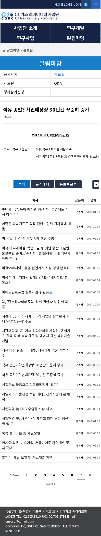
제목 (35, 200)
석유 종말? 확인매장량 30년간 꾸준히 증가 (46, 109)
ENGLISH (86, 5)
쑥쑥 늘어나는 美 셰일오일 (21, 433)
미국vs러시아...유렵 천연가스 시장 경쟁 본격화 (36, 267)
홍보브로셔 (68, 184)
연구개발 (75, 27)
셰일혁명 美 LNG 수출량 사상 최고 (27, 408)
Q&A (58, 83)
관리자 (7, 117)
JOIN (77, 4)
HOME (59, 4)
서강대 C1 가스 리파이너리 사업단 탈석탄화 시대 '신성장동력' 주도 (35, 319)
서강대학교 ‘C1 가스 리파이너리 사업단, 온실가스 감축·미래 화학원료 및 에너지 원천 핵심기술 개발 (36, 335)
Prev (15, 475)
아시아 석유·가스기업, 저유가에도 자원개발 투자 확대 (35, 445)
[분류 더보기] (96, 184)
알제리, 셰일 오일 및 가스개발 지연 (27, 457)
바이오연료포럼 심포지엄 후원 (24, 292)
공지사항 (10, 74)
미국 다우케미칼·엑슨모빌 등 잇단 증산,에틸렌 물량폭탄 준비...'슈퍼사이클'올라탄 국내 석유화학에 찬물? (36, 253)
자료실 (9, 83)
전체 (21, 184)
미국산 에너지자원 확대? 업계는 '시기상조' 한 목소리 (35, 280)
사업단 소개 (25, 27)
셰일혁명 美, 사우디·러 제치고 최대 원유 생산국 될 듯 (35, 421)
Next (50, 484)
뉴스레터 (42, 184)
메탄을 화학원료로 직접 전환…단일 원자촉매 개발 (36, 226)
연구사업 (25, 37)
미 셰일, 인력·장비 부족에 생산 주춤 (28, 238)
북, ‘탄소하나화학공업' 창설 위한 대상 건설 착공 (35, 304)
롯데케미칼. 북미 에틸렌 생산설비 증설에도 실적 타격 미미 (35, 212)
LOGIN (68, 4)
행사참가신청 (14, 91)
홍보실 (59, 74)
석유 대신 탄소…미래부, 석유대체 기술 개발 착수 (36, 353)
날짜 (93, 200)
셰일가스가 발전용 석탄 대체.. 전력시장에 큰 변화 (36, 397)
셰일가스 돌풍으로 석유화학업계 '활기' (30, 384)
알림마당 (75, 37)
